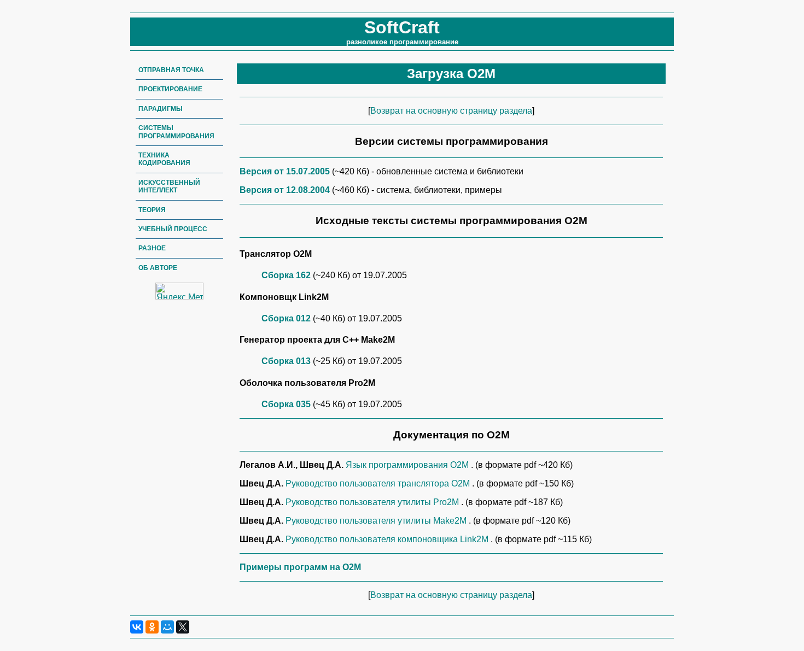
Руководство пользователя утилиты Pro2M (373, 502)
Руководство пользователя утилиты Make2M (377, 520)
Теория (152, 210)
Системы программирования (176, 131)
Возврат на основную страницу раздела (451, 110)
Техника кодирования (164, 159)
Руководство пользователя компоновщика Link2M (388, 539)
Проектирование (170, 89)
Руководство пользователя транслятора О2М (379, 483)
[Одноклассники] (152, 627)
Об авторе (157, 268)
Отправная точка (171, 70)
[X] (182, 627)
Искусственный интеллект (169, 186)
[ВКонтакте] (136, 627)
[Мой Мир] (167, 627)
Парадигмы (160, 109)
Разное (152, 248)
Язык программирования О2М (408, 465)
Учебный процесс (172, 229)
